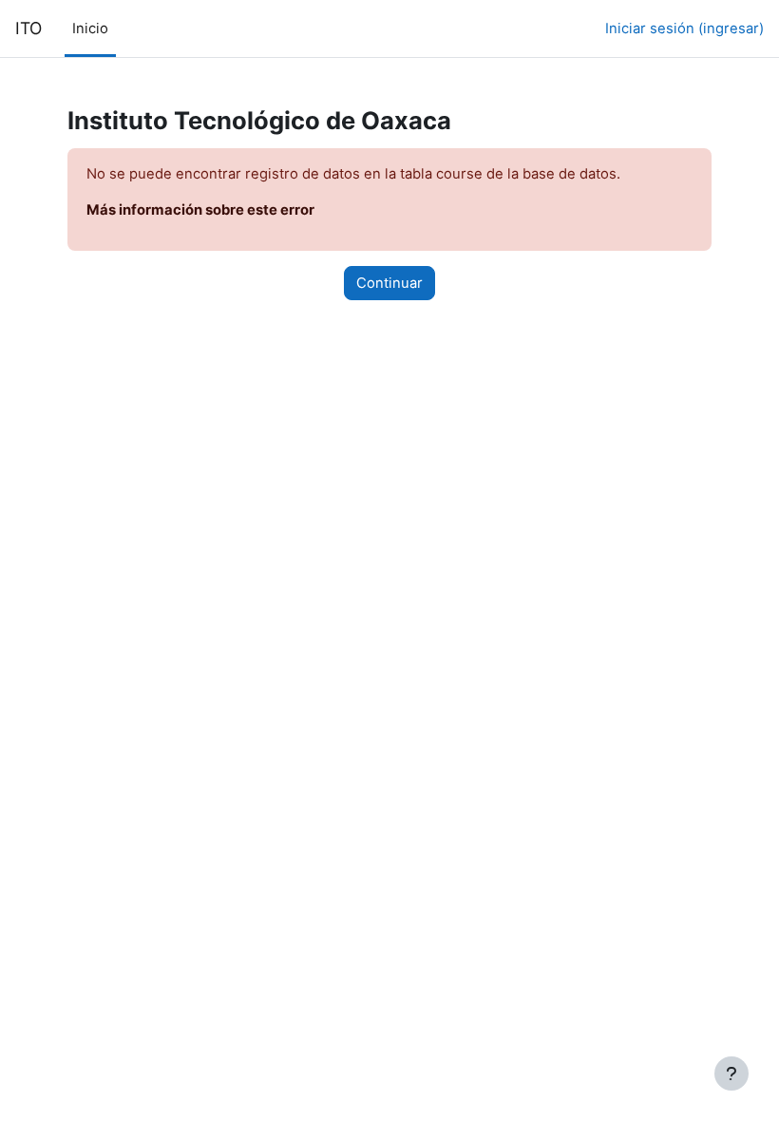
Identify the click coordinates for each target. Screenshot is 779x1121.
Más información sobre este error (200, 209)
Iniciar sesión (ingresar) (684, 28)
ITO (28, 28)
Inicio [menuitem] (90, 28)
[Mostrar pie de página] (731, 1073)
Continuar (389, 283)
